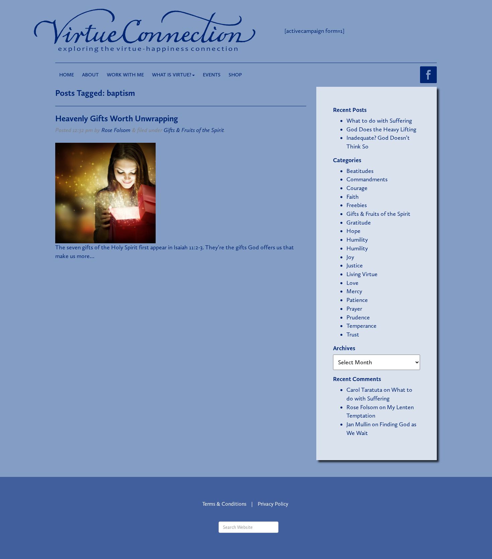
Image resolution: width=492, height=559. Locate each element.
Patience (357, 300)
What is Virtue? (171, 75)
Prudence (358, 317)
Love (352, 283)
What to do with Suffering (379, 120)
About (90, 75)
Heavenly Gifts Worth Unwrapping (116, 118)
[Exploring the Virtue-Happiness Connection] (171, 31)
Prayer (354, 308)
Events (212, 75)
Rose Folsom (116, 130)
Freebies (356, 205)
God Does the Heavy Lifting (381, 129)
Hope (353, 231)
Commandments (367, 179)
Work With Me (125, 75)
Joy (350, 257)
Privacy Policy (273, 504)
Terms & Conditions (224, 504)
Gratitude (358, 222)
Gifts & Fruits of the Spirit (194, 130)
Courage (356, 188)
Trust (352, 334)
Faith (352, 196)
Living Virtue (362, 274)
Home (66, 75)
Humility (357, 239)
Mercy (354, 291)
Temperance (361, 325)
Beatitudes (360, 171)
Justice (354, 265)
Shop (235, 75)
